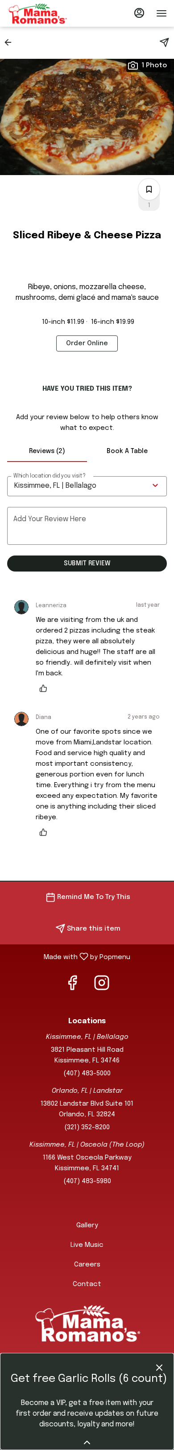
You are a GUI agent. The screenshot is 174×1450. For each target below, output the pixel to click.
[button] (10, 42)
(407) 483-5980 (87, 1181)
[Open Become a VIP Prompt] (87, 1442)
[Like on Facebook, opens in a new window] (72, 987)
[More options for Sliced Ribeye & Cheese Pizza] (149, 189)
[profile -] (139, 13)
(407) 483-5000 (87, 1073)
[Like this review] (45, 688)
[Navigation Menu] (161, 13)
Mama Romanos (87, 1323)
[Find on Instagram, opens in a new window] (102, 987)
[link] (87, 343)
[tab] (47, 451)
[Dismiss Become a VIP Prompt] (159, 1367)
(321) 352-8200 (87, 1127)
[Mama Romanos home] (47, 13)
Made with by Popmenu (68, 957)
